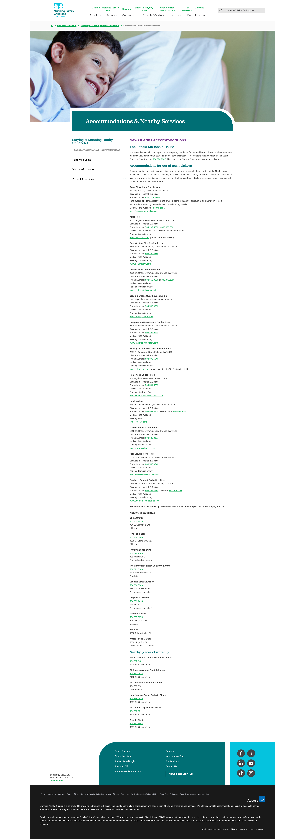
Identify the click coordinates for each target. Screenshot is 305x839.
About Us (95, 15)
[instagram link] (251, 773)
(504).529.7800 (152, 197)
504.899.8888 (151, 253)
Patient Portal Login (125, 761)
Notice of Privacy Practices (117, 794)
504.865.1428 (136, 521)
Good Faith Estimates (169, 794)
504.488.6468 (136, 537)
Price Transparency (188, 794)
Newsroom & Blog (175, 756)
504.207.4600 (151, 227)
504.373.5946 (151, 359)
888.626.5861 (168, 227)
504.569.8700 (151, 306)
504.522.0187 (151, 438)
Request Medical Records (128, 771)
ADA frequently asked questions (215, 829)
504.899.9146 (136, 553)
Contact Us (199, 9)
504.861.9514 (136, 673)
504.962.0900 (151, 411)
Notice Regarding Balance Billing (144, 794)
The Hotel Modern (138, 422)
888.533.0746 (151, 464)
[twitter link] (251, 753)
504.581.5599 (151, 385)
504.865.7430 (136, 698)
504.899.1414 (136, 601)
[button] (125, 179)
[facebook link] (241, 753)
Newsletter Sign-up (181, 774)
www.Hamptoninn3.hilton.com (144, 343)
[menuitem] (95, 16)
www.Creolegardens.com (141, 316)
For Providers (187, 9)
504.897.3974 (136, 617)
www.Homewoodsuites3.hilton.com (146, 395)
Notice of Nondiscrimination (92, 794)
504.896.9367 (159, 159)
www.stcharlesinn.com (140, 264)
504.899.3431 (136, 661)
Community (129, 15)
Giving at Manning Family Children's (105, 9)
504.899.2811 (136, 711)
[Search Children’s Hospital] (221, 10)
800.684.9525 (179, 411)
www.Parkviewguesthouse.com (144, 474)
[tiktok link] (241, 773)
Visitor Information (83, 169)
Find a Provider (196, 15)
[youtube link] (251, 763)
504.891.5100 (136, 569)
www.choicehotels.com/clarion (144, 290)
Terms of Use (73, 794)
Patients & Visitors (153, 15)
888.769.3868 (175, 490)
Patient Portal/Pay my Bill (143, 9)
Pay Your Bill (121, 766)
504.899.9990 (151, 332)
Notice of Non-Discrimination (168, 9)
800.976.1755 (168, 280)
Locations (175, 15)
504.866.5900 (136, 585)
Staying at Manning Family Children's (100, 26)
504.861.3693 (136, 723)
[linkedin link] (241, 763)
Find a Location (123, 756)
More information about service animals (247, 829)
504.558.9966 (151, 280)
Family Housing (81, 159)
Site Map (61, 794)
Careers (126, 9)
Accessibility (203, 794)
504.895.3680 (151, 490)
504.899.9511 (56, 780)
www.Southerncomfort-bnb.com (145, 500)
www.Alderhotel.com (139, 237)
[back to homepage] (52, 26)
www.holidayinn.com (139, 369)
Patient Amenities (83, 179)
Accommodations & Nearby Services (97, 150)
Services (112, 15)
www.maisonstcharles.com (142, 448)
